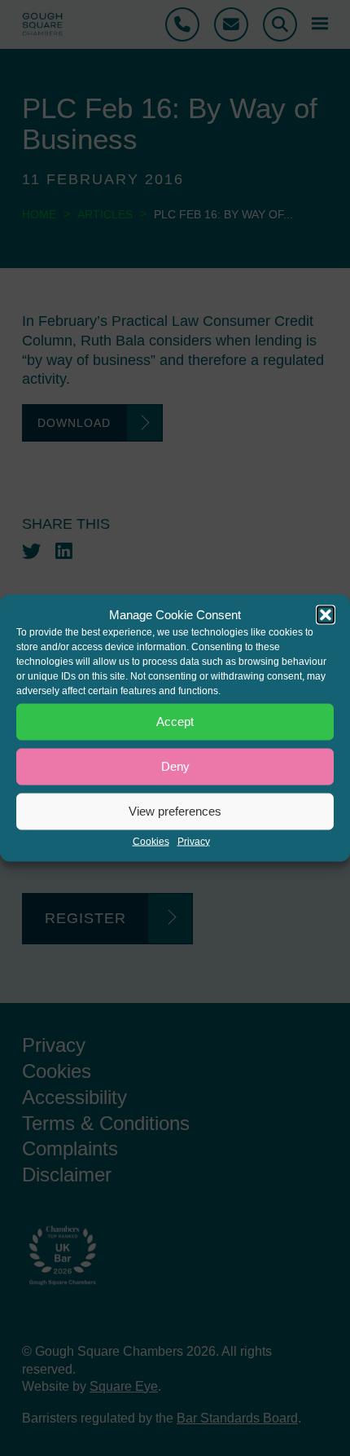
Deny (175, 766)
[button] (325, 614)
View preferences (175, 811)
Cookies (151, 841)
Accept (175, 721)
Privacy (193, 841)
